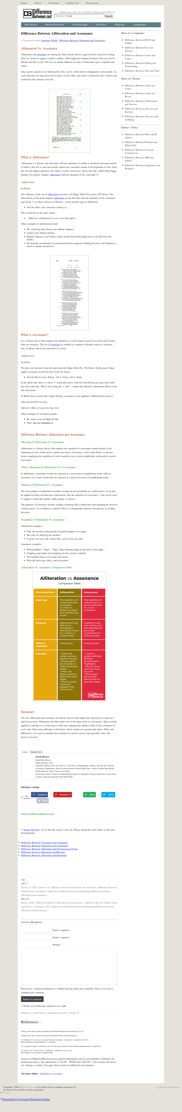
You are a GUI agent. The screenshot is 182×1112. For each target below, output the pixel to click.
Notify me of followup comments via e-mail (44, 1005)
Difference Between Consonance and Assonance (44, 842)
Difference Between (27, 1087)
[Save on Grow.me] (80, 794)
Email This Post (31, 829)
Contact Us (72, 3)
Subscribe (163, 1087)
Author (25, 752)
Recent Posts (36, 752)
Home (24, 3)
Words (54, 40)
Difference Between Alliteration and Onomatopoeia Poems (49, 848)
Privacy (6, 1092)
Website (56, 944)
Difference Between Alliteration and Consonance (44, 845)
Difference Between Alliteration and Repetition (44, 855)
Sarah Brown (42, 756)
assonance (42, 54)
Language (139, 24)
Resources (92, 3)
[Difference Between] (37, 18)
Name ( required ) (61, 930)
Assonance (57, 1073)
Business (31, 24)
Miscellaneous (54, 24)
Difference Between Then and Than (142, 70)
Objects (120, 24)
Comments (174, 1087)
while (73, 58)
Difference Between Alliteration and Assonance (82, 40)
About (37, 3)
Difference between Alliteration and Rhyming (43, 852)
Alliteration (45, 1073)
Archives (54, 3)
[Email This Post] (22, 829)
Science (101, 24)
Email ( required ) (61, 937)
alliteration (55, 174)
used (85, 54)
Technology (79, 24)
